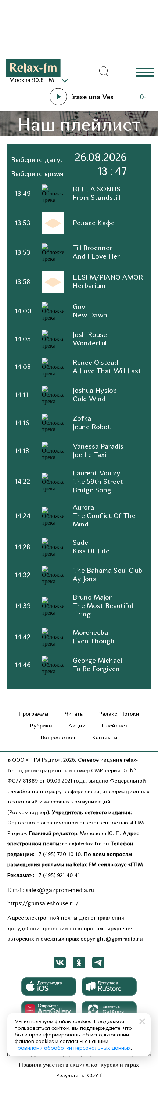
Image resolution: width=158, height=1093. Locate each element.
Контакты (105, 738)
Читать (74, 714)
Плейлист (115, 726)
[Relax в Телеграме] (98, 962)
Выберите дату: (36, 160)
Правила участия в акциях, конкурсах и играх (79, 1065)
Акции (77, 726)
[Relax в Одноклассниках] (79, 962)
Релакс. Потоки (119, 714)
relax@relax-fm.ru (85, 844)
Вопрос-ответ (58, 738)
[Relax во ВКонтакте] (60, 962)
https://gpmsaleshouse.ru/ (43, 904)
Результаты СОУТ (79, 1076)
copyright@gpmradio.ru (111, 939)
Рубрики (41, 726)
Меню (145, 72)
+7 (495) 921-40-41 (58, 875)
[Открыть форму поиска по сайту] (104, 72)
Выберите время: (38, 174)
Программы (34, 714)
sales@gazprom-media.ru (60, 891)
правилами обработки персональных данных (73, 1048)
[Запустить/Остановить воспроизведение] (58, 96)
